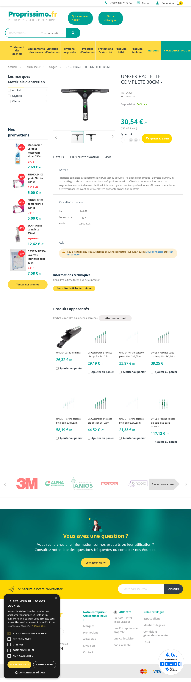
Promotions (90, 632)
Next (186, 484)
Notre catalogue (110, 18)
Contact (88, 652)
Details (58, 157)
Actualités (89, 639)
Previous (5, 484)
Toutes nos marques (163, 484)
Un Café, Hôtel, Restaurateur (123, 619)
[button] (56, 137)
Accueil (12, 67)
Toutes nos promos (27, 284)
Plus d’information (84, 157)
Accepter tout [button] (19, 664)
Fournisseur (33, 67)
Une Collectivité (123, 638)
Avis (108, 157)
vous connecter (154, 251)
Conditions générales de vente (155, 633)
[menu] (95, 50)
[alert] (32, 636)
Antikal (29, 90)
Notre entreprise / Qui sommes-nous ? (95, 615)
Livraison (89, 645)
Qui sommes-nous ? (79, 18)
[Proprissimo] (18, 2)
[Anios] (82, 483)
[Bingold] (137, 483)
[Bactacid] (110, 483)
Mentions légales (154, 625)
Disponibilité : (128, 104)
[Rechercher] (73, 32)
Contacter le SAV (96, 562)
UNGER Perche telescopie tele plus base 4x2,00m (163, 422)
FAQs (146, 642)
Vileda (29, 101)
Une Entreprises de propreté (125, 630)
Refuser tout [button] (44, 664)
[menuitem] (17, 50)
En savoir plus (38, 625)
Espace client (151, 618)
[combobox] (35, 32)
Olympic (29, 96)
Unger (53, 67)
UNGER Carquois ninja (68, 352)
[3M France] (27, 483)
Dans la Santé (122, 645)
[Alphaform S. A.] (54, 483)
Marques (88, 626)
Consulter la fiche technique (74, 288)
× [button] (55, 598)
